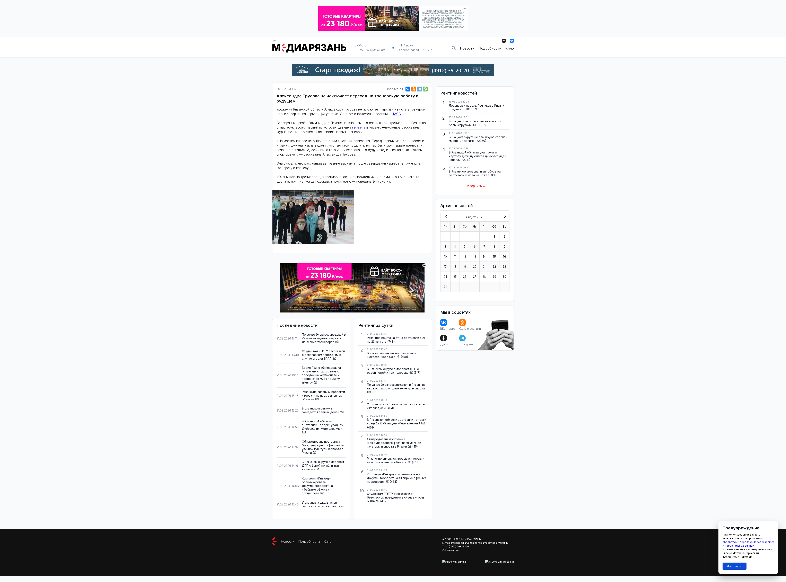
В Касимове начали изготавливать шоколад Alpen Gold (391, 355)
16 (504, 256)
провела (358, 127)
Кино (509, 48)
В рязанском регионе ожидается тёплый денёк (320, 410)
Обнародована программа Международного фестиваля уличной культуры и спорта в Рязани (323, 447)
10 (445, 256)
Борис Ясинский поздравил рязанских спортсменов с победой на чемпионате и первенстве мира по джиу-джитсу (321, 375)
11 (455, 256)
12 (464, 256)
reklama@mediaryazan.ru (493, 542)
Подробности (490, 48)
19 (464, 266)
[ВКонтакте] (407, 89)
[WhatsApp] (425, 89)
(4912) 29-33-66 (459, 546)
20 (475, 266)
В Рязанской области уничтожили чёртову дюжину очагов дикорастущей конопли (477, 156)
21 (484, 266)
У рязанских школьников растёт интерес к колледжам (323, 504)
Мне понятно (734, 566)
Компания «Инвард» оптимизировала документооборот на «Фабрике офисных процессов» (317, 486)
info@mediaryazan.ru (464, 542)
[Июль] (445, 217)
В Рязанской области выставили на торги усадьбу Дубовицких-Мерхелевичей (322, 425)
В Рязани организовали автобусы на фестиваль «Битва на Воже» (475, 173)
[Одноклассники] (413, 89)
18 (455, 266)
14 (484, 256)
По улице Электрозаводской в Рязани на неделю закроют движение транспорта (324, 338)
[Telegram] (419, 89)
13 (474, 256)
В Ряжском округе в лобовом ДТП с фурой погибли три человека (323, 465)
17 (445, 266)
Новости (467, 48)
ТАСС (396, 114)
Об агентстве (450, 550)
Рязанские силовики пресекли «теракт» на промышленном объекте (323, 395)
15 (494, 256)
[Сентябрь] (504, 217)
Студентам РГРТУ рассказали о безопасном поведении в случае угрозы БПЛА (323, 354)
